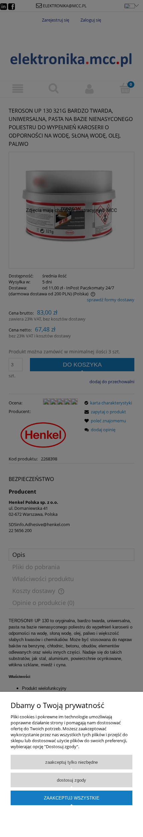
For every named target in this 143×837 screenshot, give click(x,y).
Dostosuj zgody (71, 780)
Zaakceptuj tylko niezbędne (71, 762)
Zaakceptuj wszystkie (71, 798)
